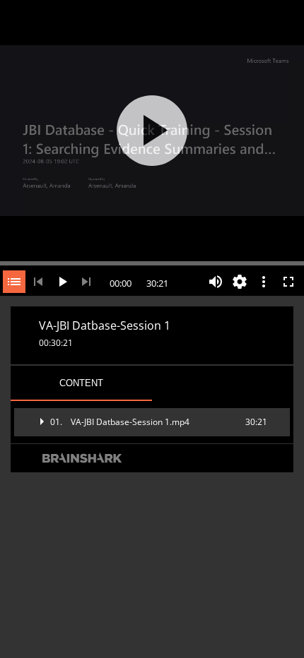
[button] (152, 422)
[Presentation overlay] (152, 130)
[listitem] (152, 422)
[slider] (152, 262)
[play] (152, 130)
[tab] (81, 383)
